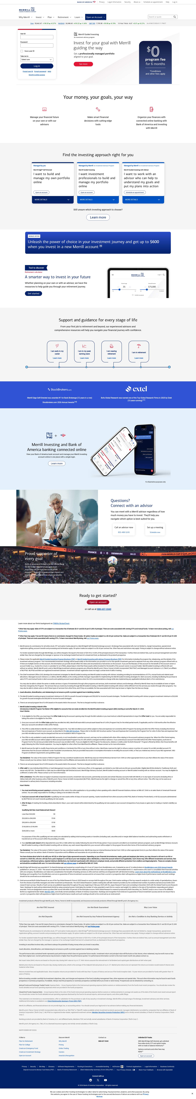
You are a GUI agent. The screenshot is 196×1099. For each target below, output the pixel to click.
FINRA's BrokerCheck (61, 623)
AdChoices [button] (116, 1067)
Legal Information (151, 1067)
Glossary (51, 1067)
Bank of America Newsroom (67, 1070)
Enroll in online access (37, 75)
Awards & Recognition (66, 1055)
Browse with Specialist (165, 1070)
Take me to (24, 56)
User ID (23, 34)
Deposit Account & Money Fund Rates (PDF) (38, 1070)
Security (33, 1067)
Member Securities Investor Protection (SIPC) (108, 1012)
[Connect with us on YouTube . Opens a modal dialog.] (105, 1080)
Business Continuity (167, 1067)
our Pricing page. (93, 638)
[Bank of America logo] (86, 2)
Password (23, 42)
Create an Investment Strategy (29, 1052)
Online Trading (64, 1048)
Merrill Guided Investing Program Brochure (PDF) (57, 659)
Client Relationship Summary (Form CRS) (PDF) (64, 1001)
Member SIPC (49, 892)
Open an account (41, 192)
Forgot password (40, 71)
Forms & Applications (133, 1067)
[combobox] (162, 17)
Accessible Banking (102, 1067)
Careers (61, 1052)
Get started (33, 293)
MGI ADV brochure (72, 731)
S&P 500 (92, 23)
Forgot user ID (28, 71)
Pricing (61, 1045)
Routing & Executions (84, 1067)
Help (49, 71)
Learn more (98, 217)
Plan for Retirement (26, 1041)
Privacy (24, 1067)
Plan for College (24, 1045)
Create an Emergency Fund (28, 1048)
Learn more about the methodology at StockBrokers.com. (155, 872)
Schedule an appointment (135, 192)
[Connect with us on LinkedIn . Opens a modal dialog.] (90, 1080)
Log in (37, 66)
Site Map (42, 1067)
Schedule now (155, 532)
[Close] (192, 1093)
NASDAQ (61, 23)
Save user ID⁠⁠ (29, 51)
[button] (53, 200)
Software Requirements (66, 1067)
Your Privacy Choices (124, 1070)
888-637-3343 (104, 609)
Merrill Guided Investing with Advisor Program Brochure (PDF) (99, 659)
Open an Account (25, 1055)
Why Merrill (62, 1041)
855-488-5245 (124, 532)
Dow (32, 23)
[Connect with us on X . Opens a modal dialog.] (98, 1080)
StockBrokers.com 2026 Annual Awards (158, 867)
